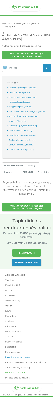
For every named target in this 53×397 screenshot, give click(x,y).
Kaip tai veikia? (12, 285)
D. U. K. (9, 290)
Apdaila (9, 337)
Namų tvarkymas (13, 332)
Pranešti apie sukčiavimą (17, 378)
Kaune (8, 311)
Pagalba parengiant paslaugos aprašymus (25, 362)
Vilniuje (8, 306)
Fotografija (10, 347)
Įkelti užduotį (27, 252)
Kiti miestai (10, 326)
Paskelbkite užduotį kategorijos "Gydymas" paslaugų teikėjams (26, 54)
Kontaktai (10, 296)
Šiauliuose (10, 321)
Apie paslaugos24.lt (15, 275)
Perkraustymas (12, 352)
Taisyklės (9, 280)
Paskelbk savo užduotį (16, 373)
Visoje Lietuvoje (13, 301)
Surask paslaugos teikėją (17, 368)
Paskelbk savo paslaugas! (17, 357)
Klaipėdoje (10, 316)
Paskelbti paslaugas (26, 262)
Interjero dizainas (13, 342)
